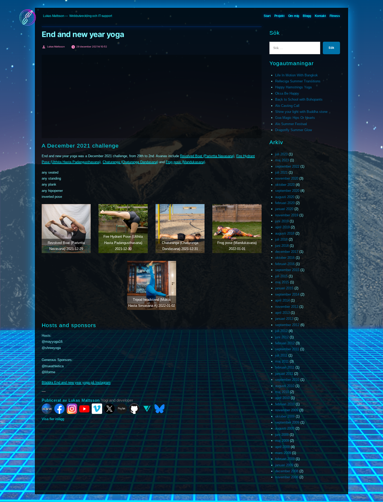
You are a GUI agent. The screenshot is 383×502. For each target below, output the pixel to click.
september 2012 (287, 325)
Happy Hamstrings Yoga (293, 87)
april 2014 (282, 300)
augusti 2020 (284, 197)
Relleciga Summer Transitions (297, 81)
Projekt (279, 16)
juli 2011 (281, 355)
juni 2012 (282, 337)
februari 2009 (285, 459)
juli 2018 (281, 239)
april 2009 (282, 447)
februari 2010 (285, 404)
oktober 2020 (285, 185)
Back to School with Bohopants (299, 99)
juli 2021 (281, 172)
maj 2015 (282, 282)
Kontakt (320, 16)
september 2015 (287, 270)
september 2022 (287, 166)
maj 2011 (282, 361)
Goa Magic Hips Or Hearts (295, 118)
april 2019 (282, 227)
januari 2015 (284, 288)
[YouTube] (84, 408)
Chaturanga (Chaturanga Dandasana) (130, 162)
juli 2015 (281, 276)
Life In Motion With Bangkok (296, 75)
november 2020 (286, 178)
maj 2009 (282, 441)
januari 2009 (284, 465)
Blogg (307, 16)
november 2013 (286, 307)
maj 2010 (282, 392)
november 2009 (286, 410)
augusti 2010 (284, 386)
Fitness (335, 16)
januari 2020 (284, 209)
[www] (47, 408)
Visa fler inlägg (53, 419)
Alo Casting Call (287, 106)
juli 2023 (281, 154)
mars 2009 (283, 453)
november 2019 (286, 215)
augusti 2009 (284, 428)
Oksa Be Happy (287, 93)
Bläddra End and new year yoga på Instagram (76, 382)
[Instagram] (72, 408)
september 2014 (287, 294)
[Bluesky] (159, 408)
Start (267, 16)
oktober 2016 (285, 258)
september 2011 (287, 349)
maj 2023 (282, 160)
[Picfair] (122, 408)
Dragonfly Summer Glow (293, 130)
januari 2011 (284, 374)
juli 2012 (281, 331)
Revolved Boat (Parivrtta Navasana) (207, 156)
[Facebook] (59, 408)
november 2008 (286, 477)
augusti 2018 (284, 233)
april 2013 (282, 313)
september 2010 (287, 380)
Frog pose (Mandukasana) (185, 162)
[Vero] (147, 408)
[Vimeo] (97, 408)
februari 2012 (285, 343)
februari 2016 (285, 264)
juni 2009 (282, 435)
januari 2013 (284, 319)
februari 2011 (284, 367)
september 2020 (287, 191)
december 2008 (286, 471)
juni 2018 (282, 246)
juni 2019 (282, 221)
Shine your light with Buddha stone (301, 112)
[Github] (134, 408)
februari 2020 (285, 203)
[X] (109, 408)
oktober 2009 (285, 416)
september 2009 (287, 422)
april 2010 (282, 398)
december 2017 (286, 252)
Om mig (293, 16)
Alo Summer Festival (291, 124)
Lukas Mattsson (53, 16)
